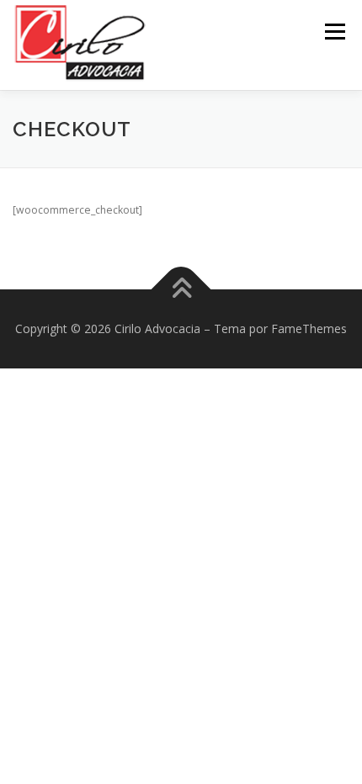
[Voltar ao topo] (181, 290)
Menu (334, 31)
